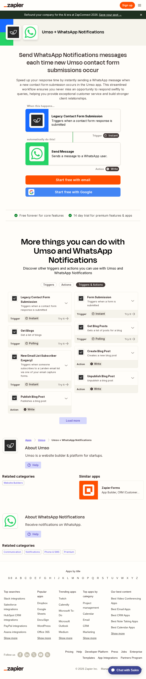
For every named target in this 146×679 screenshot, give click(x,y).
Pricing (69, 651)
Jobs (124, 651)
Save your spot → (110, 14)
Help (36, 465)
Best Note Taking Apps (124, 621)
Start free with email (73, 180)
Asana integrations (15, 631)
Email (86, 619)
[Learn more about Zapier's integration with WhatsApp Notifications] (10, 521)
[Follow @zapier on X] (33, 654)
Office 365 (43, 631)
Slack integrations (14, 598)
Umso (41, 440)
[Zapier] (14, 5)
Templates (89, 657)
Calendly (64, 604)
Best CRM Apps (120, 615)
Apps (28, 440)
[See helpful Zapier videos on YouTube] (40, 654)
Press (114, 651)
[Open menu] (139, 5)
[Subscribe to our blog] (47, 654)
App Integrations (108, 657)
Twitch (62, 598)
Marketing (89, 631)
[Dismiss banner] (141, 14)
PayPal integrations (15, 625)
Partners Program (131, 657)
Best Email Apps (120, 609)
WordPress (44, 625)
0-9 (10, 578)
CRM (86, 625)
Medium (63, 631)
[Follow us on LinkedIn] (27, 654)
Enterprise (136, 651)
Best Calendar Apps (123, 627)
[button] (73, 192)
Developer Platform (96, 651)
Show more (10, 638)
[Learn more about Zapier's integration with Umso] (10, 445)
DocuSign (43, 619)
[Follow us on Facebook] (20, 654)
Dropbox (42, 603)
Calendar (88, 613)
